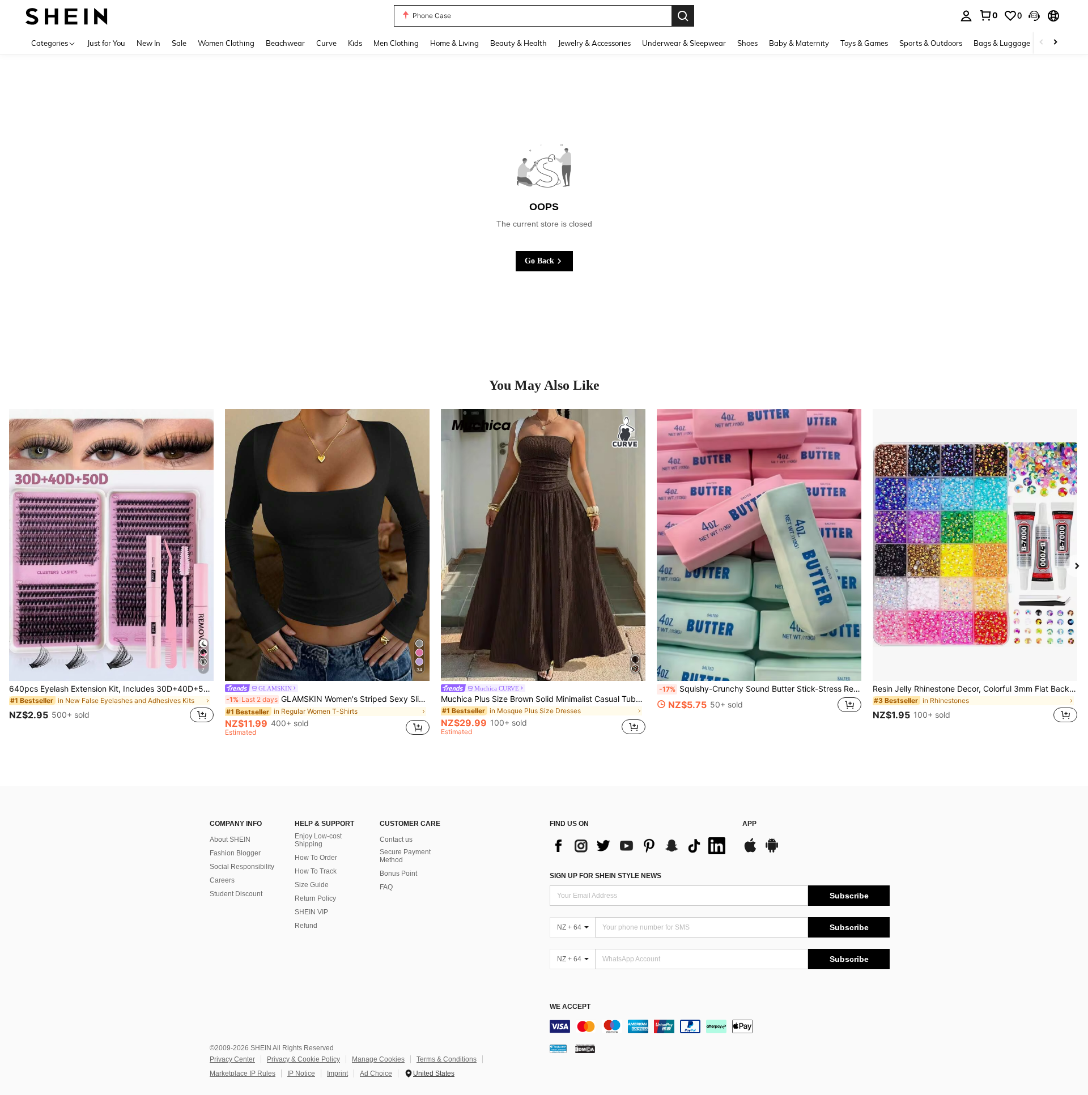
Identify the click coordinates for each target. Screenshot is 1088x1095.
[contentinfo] (720, 1026)
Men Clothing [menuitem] (396, 43)
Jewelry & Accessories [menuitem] (594, 43)
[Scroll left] (1042, 43)
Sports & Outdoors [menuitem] (930, 43)
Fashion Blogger (235, 853)
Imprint (337, 1073)
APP (749, 824)
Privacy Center (232, 1059)
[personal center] (966, 16)
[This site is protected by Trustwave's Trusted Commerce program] (558, 1049)
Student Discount (236, 894)
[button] (1034, 16)
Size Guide (312, 885)
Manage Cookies (378, 1059)
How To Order (316, 858)
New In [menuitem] (148, 43)
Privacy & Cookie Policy (303, 1059)
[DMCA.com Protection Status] (585, 1049)
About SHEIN (230, 839)
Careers (222, 880)
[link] (988, 15)
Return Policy (315, 898)
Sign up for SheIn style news (605, 876)
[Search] (683, 16)
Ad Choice (376, 1073)
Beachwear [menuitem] (285, 43)
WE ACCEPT (570, 1007)
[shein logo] (67, 15)
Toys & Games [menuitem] (864, 43)
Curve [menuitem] (326, 43)
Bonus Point (398, 873)
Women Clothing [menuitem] (226, 43)
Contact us (396, 839)
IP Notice (301, 1073)
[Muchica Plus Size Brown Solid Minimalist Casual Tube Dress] (543, 545)
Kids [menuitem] (355, 43)
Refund (306, 926)
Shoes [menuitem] (747, 43)
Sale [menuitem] (179, 43)
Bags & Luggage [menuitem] (1002, 43)
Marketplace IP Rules (242, 1073)
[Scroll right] (1055, 43)
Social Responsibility (242, 867)
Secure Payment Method (405, 856)
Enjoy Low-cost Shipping (318, 840)
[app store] (750, 851)
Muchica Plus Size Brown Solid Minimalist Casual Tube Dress (543, 699)
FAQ (386, 887)
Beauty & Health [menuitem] (518, 43)
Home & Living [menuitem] (454, 43)
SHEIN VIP (311, 912)
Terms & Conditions (446, 1059)
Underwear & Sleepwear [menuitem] (684, 43)
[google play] (772, 851)
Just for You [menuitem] (106, 43)
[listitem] (111, 572)
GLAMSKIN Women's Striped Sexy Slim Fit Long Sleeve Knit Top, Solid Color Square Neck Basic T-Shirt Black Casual (328, 699)
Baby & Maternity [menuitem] (799, 43)
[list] (640, 845)
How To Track (316, 871)
